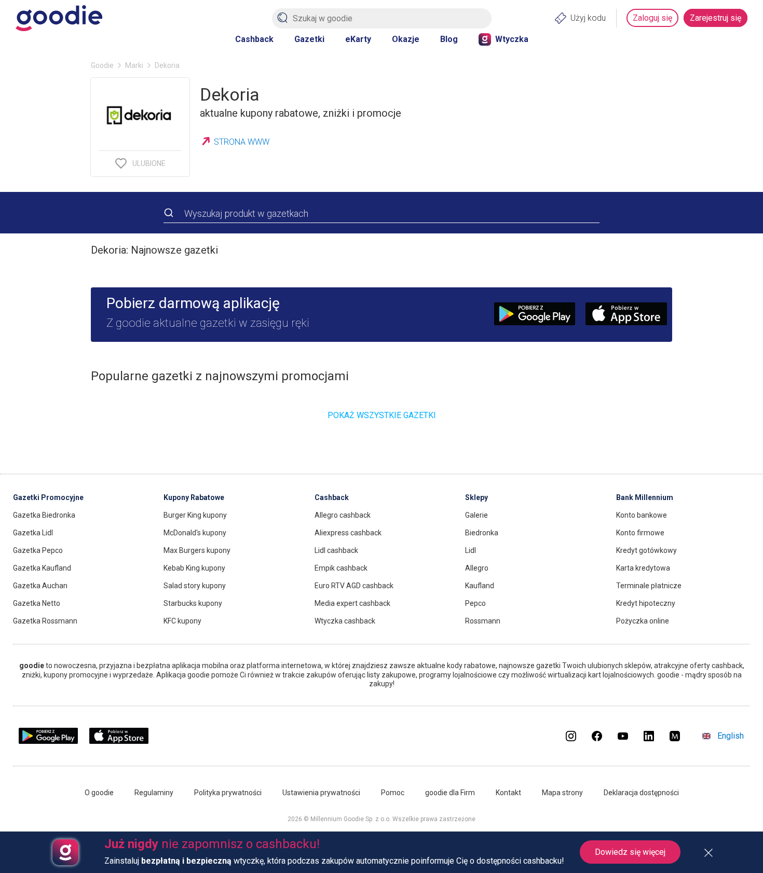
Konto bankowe (641, 515)
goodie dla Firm (450, 792)
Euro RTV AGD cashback (354, 585)
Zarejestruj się (715, 18)
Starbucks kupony (193, 603)
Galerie (476, 515)
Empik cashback (341, 568)
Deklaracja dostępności (641, 792)
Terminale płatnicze (649, 585)
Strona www (241, 142)
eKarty (358, 39)
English (730, 736)
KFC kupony (182, 621)
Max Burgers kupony (197, 550)
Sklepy (476, 497)
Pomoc (392, 792)
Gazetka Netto (36, 603)
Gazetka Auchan (40, 585)
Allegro (476, 568)
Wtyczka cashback (345, 621)
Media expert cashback (352, 603)
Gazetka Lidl (33, 533)
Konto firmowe (640, 533)
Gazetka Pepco (38, 550)
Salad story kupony (195, 585)
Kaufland (479, 585)
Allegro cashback (343, 515)
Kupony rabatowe (194, 497)
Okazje (405, 39)
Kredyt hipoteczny (645, 603)
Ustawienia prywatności (321, 792)
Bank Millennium (644, 497)
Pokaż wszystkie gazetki (382, 415)
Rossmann (482, 621)
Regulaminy (153, 792)
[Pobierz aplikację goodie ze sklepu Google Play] (48, 741)
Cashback (254, 39)
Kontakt (508, 792)
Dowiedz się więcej (630, 852)
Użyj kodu (588, 18)
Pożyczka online (642, 621)
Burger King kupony (195, 515)
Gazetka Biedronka (44, 515)
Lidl (470, 550)
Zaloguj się (652, 18)
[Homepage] (59, 18)
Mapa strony (562, 792)
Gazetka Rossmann (45, 621)
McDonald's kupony (195, 533)
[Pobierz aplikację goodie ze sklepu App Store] (119, 741)
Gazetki (309, 39)
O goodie (99, 792)
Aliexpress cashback (348, 533)
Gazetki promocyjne (48, 497)
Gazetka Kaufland (42, 568)
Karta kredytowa (643, 568)
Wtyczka (511, 39)
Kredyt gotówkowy (646, 550)
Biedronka (481, 533)
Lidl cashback (336, 550)
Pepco (475, 603)
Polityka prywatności (228, 792)
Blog (449, 39)
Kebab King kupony (194, 568)
